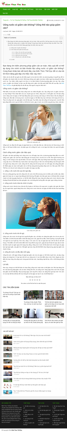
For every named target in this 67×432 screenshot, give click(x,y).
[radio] (30, 280)
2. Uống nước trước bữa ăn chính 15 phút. (23, 53)
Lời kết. (13, 59)
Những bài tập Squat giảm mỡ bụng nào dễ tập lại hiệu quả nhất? (33, 348)
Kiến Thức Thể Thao (26, 9)
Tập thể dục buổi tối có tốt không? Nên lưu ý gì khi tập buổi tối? (32, 366)
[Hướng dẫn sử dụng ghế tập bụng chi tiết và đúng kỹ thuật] (12, 313)
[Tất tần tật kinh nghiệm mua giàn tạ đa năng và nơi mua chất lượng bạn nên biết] (54, 295)
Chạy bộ (15, 9)
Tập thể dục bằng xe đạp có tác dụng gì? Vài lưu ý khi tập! (31, 372)
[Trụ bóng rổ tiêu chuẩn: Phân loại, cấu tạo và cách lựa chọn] (33, 295)
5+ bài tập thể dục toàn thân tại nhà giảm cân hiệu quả (29, 385)
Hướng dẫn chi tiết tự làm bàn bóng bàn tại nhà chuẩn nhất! (31, 360)
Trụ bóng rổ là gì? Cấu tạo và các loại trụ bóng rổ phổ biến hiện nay (11, 294)
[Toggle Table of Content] (60, 38)
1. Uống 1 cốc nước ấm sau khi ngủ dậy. (22, 52)
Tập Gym (47, 9)
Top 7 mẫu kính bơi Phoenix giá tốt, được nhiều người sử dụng (32, 391)
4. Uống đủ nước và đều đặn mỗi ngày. (22, 57)
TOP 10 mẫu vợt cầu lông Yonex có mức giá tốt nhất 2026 (30, 354)
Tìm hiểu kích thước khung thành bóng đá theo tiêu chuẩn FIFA (32, 378)
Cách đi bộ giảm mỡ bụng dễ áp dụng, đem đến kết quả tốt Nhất (32, 341)
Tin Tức (5, 13)
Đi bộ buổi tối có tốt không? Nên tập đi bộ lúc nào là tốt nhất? (31, 335)
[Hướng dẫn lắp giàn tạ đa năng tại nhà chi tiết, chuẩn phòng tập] (33, 313)
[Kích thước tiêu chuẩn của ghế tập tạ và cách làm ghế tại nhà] (54, 313)
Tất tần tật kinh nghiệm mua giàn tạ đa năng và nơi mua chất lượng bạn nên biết (54, 304)
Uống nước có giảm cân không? (18, 47)
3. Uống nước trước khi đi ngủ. (20, 55)
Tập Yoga (39, 9)
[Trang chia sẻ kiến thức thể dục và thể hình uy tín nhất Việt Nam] (14, 3)
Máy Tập (54, 9)
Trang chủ (6, 9)
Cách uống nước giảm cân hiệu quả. (19, 49)
